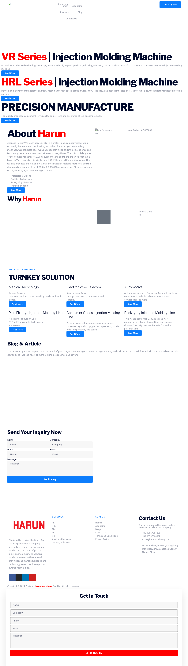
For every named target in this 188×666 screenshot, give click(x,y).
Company (55, 439)
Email (52, 449)
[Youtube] (32, 577)
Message (12, 459)
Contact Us (71, 18)
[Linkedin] (25, 577)
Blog (80, 12)
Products (64, 12)
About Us (77, 6)
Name (10, 439)
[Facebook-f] (12, 577)
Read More (17, 304)
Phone (10, 449)
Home (64, 6)
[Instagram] (19, 577)
